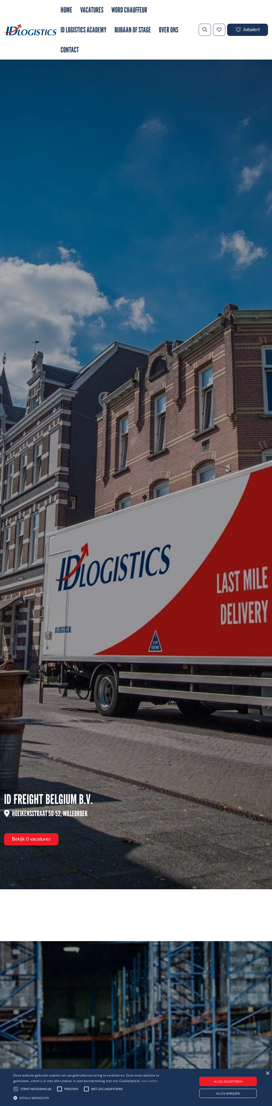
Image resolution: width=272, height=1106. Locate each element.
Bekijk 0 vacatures (31, 839)
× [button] (267, 1073)
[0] (219, 30)
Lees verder (149, 1081)
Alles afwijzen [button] (228, 1093)
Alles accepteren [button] (228, 1081)
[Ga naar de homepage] (30, 29)
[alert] (136, 1087)
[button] (93, 1097)
